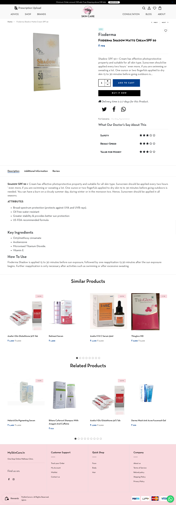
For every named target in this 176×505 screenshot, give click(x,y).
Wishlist (54, 472)
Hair (94, 472)
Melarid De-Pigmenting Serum (21, 421)
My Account (56, 468)
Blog (149, 14)
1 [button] (77, 358)
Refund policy (139, 472)
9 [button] (101, 439)
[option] (26, 320)
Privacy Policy (139, 481)
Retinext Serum (56, 336)
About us (137, 463)
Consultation (131, 14)
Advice (15, 14)
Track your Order (57, 463)
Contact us (55, 477)
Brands (41, 14)
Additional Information (36, 171)
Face (94, 463)
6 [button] (93, 358)
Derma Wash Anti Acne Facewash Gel (148, 421)
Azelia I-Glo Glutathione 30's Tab (23, 336)
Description (13, 171)
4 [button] (86, 358)
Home (10, 22)
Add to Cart (126, 83)
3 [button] (83, 358)
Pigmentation (124, 119)
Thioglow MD (137, 336)
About (161, 14)
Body (94, 468)
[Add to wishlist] (165, 30)
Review (56, 171)
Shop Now (114, 2)
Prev (156, 22)
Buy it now (119, 93)
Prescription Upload (29, 8)
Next (164, 22)
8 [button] (99, 358)
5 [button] (90, 358)
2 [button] (80, 358)
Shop (28, 14)
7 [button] (96, 358)
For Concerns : (104, 119)
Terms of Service (140, 468)
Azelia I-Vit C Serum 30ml (101, 336)
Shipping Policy (139, 477)
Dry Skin (114, 119)
